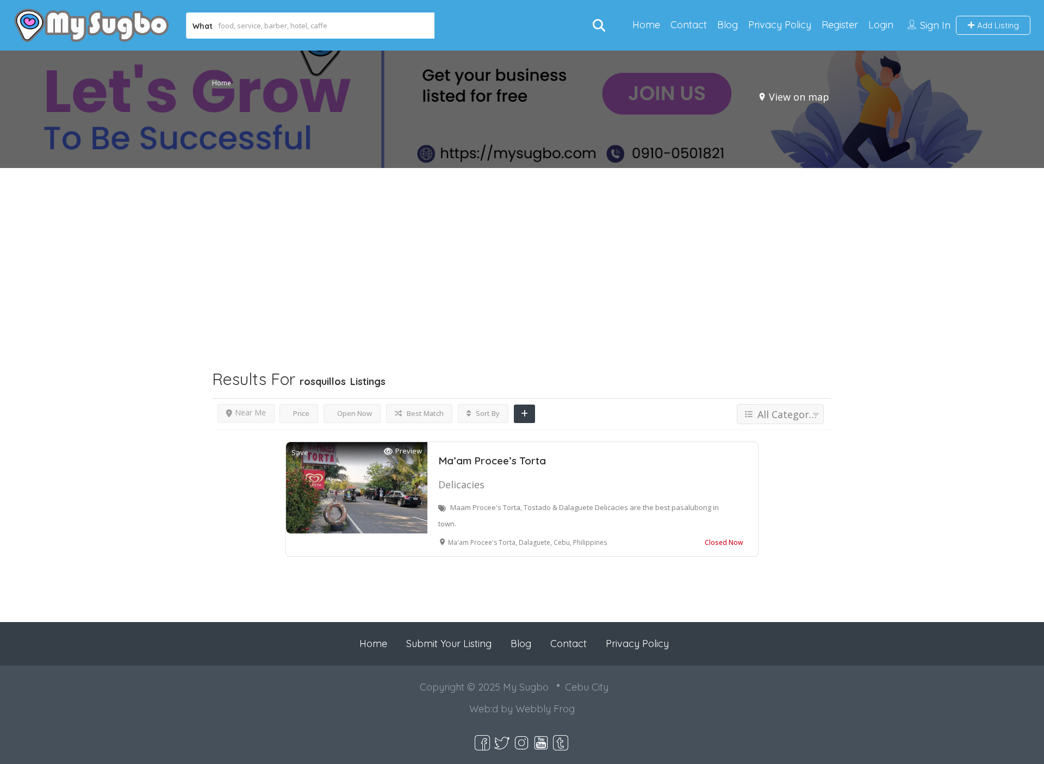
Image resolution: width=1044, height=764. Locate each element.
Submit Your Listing (449, 643)
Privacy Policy (779, 24)
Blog (727, 24)
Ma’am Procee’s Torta (492, 460)
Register (840, 24)
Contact (688, 24)
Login (880, 24)
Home (646, 24)
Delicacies (461, 484)
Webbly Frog (545, 709)
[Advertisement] (522, 248)
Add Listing (997, 25)
